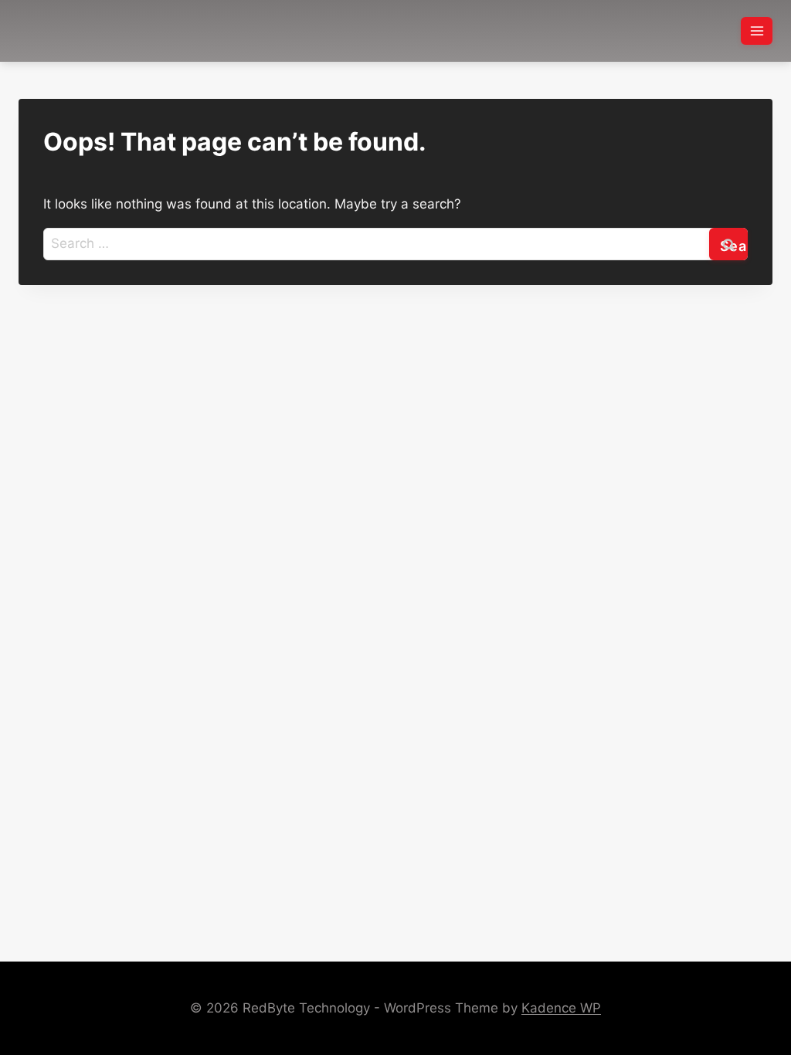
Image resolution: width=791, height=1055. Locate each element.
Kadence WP (561, 1008)
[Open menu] (756, 30)
